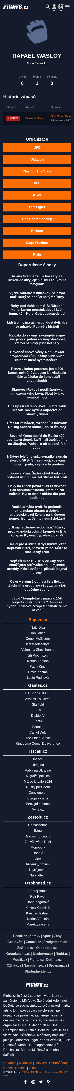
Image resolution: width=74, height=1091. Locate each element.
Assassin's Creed (38, 699)
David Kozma (38, 672)
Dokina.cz (54, 959)
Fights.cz (37, 959)
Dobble (37, 853)
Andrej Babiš (37, 891)
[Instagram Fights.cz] (33, 1082)
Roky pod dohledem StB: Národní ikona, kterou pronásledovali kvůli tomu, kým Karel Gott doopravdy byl (37, 309)
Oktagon (37, 159)
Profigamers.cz (55, 942)
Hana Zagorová (38, 902)
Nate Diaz (38, 627)
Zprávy (34, 936)
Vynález (38, 809)
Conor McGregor (38, 638)
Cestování (15, 942)
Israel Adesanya (38, 644)
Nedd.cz (62, 953)
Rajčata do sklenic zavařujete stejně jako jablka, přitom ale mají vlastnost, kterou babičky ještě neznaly (37, 339)
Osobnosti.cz (46, 948)
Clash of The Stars (37, 171)
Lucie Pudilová (38, 677)
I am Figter (37, 207)
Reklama (9, 1063)
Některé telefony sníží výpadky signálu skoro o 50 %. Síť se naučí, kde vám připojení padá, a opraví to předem (37, 460)
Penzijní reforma (38, 804)
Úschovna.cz (43, 953)
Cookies (41, 1063)
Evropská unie (37, 798)
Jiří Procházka (38, 655)
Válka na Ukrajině (38, 770)
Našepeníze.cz (35, 965)
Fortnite (37, 727)
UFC (37, 147)
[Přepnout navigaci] (54, 6)
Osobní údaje (59, 1063)
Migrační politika (38, 776)
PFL (37, 183)
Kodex (8, 1068)
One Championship (37, 219)
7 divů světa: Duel (38, 842)
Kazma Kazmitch (37, 908)
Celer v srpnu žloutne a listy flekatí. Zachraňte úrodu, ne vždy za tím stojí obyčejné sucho (37, 585)
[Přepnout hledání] (47, 6)
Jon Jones (37, 633)
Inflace (38, 759)
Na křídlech (38, 875)
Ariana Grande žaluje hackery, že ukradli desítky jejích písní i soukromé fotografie (37, 280)
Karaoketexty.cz (18, 953)
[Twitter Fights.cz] (41, 1082)
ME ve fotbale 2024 (38, 781)
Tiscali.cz (20, 936)
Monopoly (38, 847)
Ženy (58, 936)
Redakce (25, 1063)
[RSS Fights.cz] (49, 1082)
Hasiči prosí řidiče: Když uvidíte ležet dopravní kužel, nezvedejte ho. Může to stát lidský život (37, 548)
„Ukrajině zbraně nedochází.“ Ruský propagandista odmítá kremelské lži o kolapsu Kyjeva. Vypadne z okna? (37, 531)
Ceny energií (38, 792)
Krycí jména (37, 870)
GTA (38, 710)
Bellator (37, 231)
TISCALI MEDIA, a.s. (32, 1072)
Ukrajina (38, 765)
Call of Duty (37, 732)
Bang (38, 830)
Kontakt (21, 1068)
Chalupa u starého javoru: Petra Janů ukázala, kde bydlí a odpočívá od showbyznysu (37, 410)
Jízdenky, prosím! (37, 864)
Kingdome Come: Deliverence (38, 743)
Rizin (37, 254)
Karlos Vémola (38, 661)
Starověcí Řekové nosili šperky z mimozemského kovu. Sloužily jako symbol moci (37, 393)
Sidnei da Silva (34, 118)
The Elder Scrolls (38, 738)
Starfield (38, 704)
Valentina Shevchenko (37, 649)
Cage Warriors (37, 243)
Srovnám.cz (58, 965)
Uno (38, 858)
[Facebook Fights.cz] (25, 1082)
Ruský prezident (38, 787)
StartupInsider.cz (38, 971)
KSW (37, 195)
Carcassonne (38, 825)
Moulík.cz (20, 959)
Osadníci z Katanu (37, 836)
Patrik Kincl (38, 666)
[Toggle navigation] (67, 6)
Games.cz (33, 942)
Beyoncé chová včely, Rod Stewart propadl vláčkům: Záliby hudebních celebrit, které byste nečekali (37, 356)
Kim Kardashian (38, 913)
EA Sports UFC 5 (37, 693)
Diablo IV (38, 715)
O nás (33, 1068)
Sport (47, 936)
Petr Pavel (37, 896)
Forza (38, 721)
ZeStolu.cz (25, 948)
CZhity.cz (14, 965)
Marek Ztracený (38, 924)
